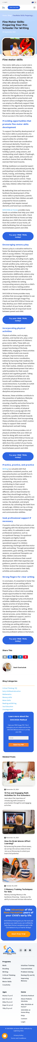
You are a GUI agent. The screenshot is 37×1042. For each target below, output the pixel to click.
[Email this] (4, 657)
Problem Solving (27, 972)
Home (4, 15)
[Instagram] (21, 950)
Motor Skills (6, 700)
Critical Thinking (8, 975)
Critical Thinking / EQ (9, 688)
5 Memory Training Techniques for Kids (18, 891)
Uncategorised (7, 709)
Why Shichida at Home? (27, 1005)
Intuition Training (27, 965)
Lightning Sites (18, 1031)
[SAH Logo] (9, 950)
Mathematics (6, 694)
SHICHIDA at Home (10, 210)
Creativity (6, 985)
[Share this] (10, 657)
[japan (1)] (35, 2)
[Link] (18, 668)
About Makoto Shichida (26, 1000)
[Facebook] (30, 950)
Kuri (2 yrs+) (7, 999)
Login (23, 1022)
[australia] (33, 2)
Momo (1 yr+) (7, 995)
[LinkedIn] (25, 950)
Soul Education (7, 706)
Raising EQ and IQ (28, 975)
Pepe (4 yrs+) (7, 1005)
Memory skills (7, 697)
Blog (9, 15)
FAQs (23, 1015)
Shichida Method (27, 995)
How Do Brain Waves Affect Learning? (17, 843)
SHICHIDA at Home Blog (25, 1011)
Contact (24, 1018)
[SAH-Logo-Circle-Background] (3, 7)
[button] (34, 7)
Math (4, 965)
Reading (5, 969)
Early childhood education (11, 691)
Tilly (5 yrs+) (7, 1008)
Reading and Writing (9, 703)
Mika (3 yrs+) (7, 1002)
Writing (5, 469)
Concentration (26, 969)
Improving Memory (25, 979)
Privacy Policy (18, 1035)
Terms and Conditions (18, 1038)
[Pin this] (25, 657)
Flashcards (6, 978)
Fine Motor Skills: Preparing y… (23, 15)
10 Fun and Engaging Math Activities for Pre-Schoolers (17, 794)
